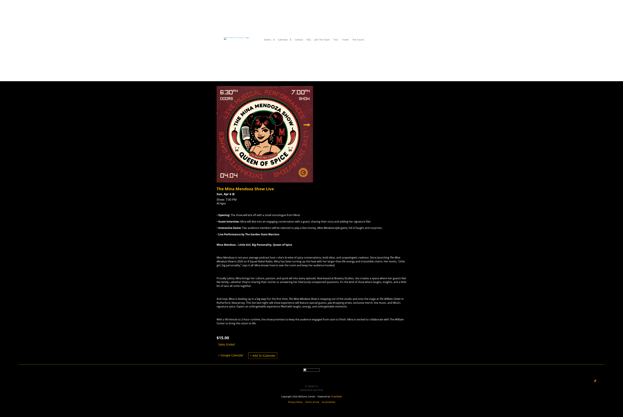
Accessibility (328, 402)
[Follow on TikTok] (595, 380)
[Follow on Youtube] (396, 39)
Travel (345, 40)
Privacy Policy (295, 402)
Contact (299, 40)
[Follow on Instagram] (377, 39)
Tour (335, 40)
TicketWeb (336, 396)
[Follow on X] (390, 39)
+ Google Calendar (230, 355)
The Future (358, 40)
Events (267, 40)
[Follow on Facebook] (383, 39)
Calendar (283, 40)
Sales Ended (226, 344)
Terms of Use (312, 402)
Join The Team (322, 40)
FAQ (308, 40)
